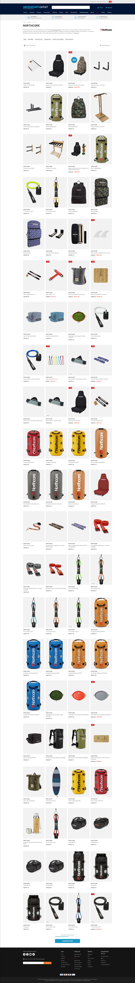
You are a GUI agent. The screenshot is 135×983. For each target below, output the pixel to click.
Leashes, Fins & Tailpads (58, 39)
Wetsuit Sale (77, 960)
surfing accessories (56, 29)
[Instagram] (27, 954)
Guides (103, 12)
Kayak (92, 12)
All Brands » (90, 966)
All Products (77, 968)
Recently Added (78, 966)
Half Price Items (78, 962)
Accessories (47, 12)
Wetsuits (32, 12)
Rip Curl (89, 964)
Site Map (63, 966)
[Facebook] (24, 954)
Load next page (67, 941)
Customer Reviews (105, 964)
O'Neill (89, 962)
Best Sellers (77, 956)
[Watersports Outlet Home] (35, 7)
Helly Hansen (91, 958)
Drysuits (39, 12)
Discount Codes (104, 956)
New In (25, 12)
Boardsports (74, 12)
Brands (109, 12)
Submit (47, 963)
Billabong (90, 954)
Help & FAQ (93, 1)
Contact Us (103, 962)
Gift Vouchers (77, 964)
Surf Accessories (69, 39)
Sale (97, 12)
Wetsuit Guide (77, 954)
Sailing (61, 12)
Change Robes (47, 39)
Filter (29, 45)
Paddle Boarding (84, 12)
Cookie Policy (64, 962)
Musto (89, 960)
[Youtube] (30, 954)
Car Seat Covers (38, 39)
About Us (103, 960)
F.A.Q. (62, 954)
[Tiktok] (33, 954)
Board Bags (30, 39)
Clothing (54, 12)
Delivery (63, 956)
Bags (25, 39)
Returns (63, 958)
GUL (89, 956)
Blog (102, 958)
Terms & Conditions (65, 964)
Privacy (63, 960)
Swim (66, 12)
